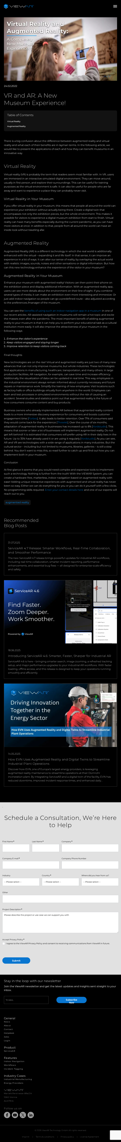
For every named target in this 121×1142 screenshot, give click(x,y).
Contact (8, 1029)
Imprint (25, 1137)
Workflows (10, 1065)
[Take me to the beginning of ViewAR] (19, 6)
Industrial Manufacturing (18, 1079)
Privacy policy (67, 1137)
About (7, 1025)
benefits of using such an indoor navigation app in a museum (62, 310)
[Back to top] (6, 1136)
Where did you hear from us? (95, 875)
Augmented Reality (16, 126)
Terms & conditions (45, 1137)
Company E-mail (11, 858)
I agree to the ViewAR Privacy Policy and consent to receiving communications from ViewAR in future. (58, 943)
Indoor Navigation (14, 1061)
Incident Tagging (13, 1069)
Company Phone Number (74, 858)
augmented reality (17, 502)
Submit (16, 960)
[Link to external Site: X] (23, 1115)
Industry (6, 875)
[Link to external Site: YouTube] (15, 1115)
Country (46, 875)
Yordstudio (99, 426)
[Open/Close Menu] (115, 6)
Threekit (62, 422)
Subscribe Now (71, 1000)
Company (67, 841)
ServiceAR (9, 1051)
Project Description (12, 909)
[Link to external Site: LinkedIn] (31, 1115)
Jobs (6, 1037)
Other (5, 892)
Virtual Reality (13, 121)
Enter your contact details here (64, 489)
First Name (8, 841)
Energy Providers (13, 1083)
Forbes (33, 418)
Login (7, 1040)
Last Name (37, 841)
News (7, 1022)
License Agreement (89, 1137)
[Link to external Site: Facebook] (7, 1115)
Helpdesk (9, 1033)
